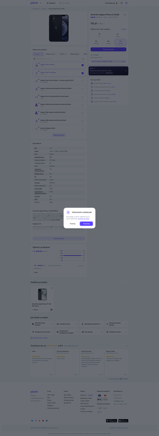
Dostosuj (72, 224)
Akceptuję (86, 224)
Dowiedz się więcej (83, 219)
